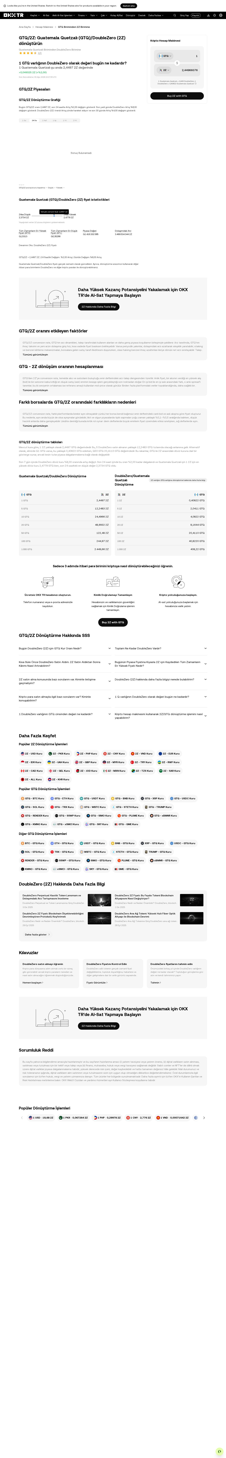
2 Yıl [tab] (75, 120)
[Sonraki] (204, 1118)
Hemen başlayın (32, 982)
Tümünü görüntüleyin (35, 354)
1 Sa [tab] (24, 120)
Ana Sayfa (25, 26)
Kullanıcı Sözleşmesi (124, 1080)
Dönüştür (130, 15)
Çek (103, 15)
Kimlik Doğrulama (116, 606)
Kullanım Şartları (190, 1076)
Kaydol (195, 15)
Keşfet (33, 15)
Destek (141, 15)
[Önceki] (22, 1118)
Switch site (129, 6)
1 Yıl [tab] (65, 120)
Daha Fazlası (155, 15)
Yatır (92, 15)
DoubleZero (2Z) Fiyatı (45, 245)
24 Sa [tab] (34, 120)
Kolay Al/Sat (117, 15)
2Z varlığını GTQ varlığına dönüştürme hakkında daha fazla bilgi (178, 480)
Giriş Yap (184, 15)
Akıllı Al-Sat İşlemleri (62, 15)
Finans (81, 15)
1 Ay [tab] (54, 120)
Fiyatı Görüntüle (96, 982)
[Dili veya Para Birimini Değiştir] (220, 15)
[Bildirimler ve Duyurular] (214, 15)
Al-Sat (46, 15)
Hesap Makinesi (44, 26)
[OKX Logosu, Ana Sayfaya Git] (13, 15)
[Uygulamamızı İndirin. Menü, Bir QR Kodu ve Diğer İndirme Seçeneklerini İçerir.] (208, 15)
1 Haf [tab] (44, 120)
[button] (174, 15)
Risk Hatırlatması (32, 1080)
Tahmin (155, 982)
